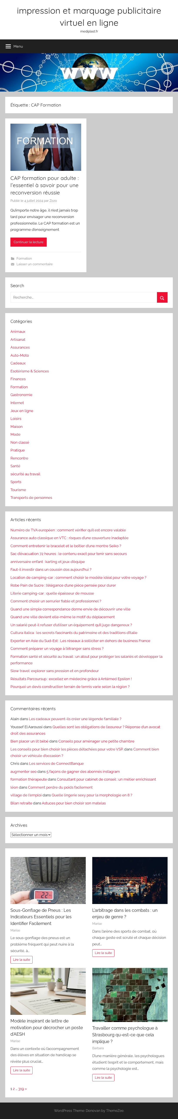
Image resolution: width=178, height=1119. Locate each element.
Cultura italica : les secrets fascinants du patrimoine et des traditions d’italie (73, 633)
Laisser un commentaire (34, 264)
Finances (18, 379)
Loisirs (15, 418)
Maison (16, 426)
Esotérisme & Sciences (29, 371)
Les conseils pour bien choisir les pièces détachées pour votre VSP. (66, 749)
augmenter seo (23, 771)
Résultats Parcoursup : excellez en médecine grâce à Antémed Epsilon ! (71, 679)
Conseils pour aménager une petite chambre (96, 741)
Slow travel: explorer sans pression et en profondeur (54, 671)
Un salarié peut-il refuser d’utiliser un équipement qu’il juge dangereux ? (71, 625)
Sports (15, 482)
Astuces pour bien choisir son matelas (74, 803)
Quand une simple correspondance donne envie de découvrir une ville (70, 609)
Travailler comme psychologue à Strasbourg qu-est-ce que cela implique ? (125, 1034)
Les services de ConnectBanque (56, 763)
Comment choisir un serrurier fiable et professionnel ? (55, 601)
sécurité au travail (25, 474)
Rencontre (19, 458)
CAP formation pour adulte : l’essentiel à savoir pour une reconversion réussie (44, 185)
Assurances (20, 347)
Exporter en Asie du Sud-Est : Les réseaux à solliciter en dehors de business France (80, 641)
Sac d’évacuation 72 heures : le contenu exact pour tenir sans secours (68, 553)
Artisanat (17, 339)
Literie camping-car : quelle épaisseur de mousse (52, 593)
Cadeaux (18, 363)
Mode (15, 434)
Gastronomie (21, 395)
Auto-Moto (19, 355)
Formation (24, 258)
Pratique (17, 450)
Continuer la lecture (28, 242)
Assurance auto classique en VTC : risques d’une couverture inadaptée (69, 538)
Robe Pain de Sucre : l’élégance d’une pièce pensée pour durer (63, 585)
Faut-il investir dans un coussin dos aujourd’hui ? (50, 569)
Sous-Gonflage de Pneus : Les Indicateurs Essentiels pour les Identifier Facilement (41, 917)
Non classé (19, 442)
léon (14, 787)
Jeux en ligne (21, 411)
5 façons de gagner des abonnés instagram (83, 771)
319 (21, 1089)
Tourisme (18, 490)
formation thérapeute (28, 779)
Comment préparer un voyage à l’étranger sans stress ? (57, 648)
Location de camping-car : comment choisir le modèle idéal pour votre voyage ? (78, 577)
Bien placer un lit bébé (29, 741)
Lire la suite (21, 960)
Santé (15, 466)
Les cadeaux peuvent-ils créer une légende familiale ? (75, 719)
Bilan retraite (21, 803)
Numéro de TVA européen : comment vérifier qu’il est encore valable (68, 530)
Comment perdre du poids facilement (60, 787)
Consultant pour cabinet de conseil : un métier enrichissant (106, 779)
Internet (17, 403)
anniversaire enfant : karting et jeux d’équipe (47, 562)
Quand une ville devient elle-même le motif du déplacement (62, 617)
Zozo (53, 201)
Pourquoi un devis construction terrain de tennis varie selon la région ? (70, 686)
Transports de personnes (31, 497)
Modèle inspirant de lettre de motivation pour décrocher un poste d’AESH (46, 1027)
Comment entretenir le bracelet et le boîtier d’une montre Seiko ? (65, 546)
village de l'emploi (26, 795)
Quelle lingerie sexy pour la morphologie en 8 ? (92, 795)
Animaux (17, 331)
